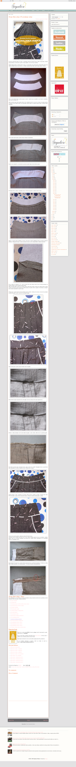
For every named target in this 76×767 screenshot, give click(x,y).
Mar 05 (54, 206)
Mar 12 (54, 199)
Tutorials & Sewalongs (28, 10)
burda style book (53, 246)
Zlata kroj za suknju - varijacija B (16, 650)
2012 (52, 216)
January (53, 212)
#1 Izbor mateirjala (14, 600)
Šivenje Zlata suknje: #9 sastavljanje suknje (57, 197)
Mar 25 (54, 181)
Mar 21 (54, 184)
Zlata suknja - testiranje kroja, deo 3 (17, 660)
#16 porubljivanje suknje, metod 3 (16, 625)
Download (40, 10)
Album (35, 10)
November (53, 173)
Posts (54, 114)
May (53, 176)
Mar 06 (54, 205)
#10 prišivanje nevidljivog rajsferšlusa (17, 615)
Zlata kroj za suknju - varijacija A (16, 648)
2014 (52, 171)
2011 (52, 217)
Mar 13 (54, 193)
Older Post (45, 720)
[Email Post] (24, 665)
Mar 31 (54, 180)
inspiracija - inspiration (54, 241)
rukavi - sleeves (53, 252)
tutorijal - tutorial (53, 239)
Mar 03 (54, 209)
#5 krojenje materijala (14, 607)
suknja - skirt (53, 229)
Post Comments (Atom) (31, 724)
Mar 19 (54, 187)
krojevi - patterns (53, 225)
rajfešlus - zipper (53, 251)
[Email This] (26, 665)
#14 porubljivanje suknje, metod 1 (16, 622)
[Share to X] (28, 665)
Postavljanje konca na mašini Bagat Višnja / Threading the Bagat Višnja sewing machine (28, 732)
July (53, 174)
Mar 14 (54, 191)
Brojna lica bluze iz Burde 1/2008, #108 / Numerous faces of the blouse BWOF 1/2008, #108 (28, 738)
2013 (52, 214)
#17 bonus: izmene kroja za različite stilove (18, 627)
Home (28, 720)
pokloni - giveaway (54, 247)
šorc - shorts (53, 254)
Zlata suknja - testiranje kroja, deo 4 (17, 662)
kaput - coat (53, 231)
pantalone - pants (53, 233)
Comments (54, 116)
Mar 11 (54, 200)
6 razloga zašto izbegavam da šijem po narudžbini (21, 749)
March (53, 179)
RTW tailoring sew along (55, 244)
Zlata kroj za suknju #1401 (15, 647)
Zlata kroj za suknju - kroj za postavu (17, 653)
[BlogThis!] (27, 665)
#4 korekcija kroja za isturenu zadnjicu (17, 605)
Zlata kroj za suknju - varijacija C (16, 652)
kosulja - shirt (53, 228)
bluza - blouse (53, 238)
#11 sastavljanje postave (15, 617)
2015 (52, 170)
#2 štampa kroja (13, 602)
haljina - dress (53, 226)
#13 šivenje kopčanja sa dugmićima (17, 620)
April (53, 177)
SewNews (52, 236)
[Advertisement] (28, 709)
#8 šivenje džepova (14, 612)
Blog (10, 10)
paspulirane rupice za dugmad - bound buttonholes (58, 249)
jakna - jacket (53, 234)
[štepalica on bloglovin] (59, 125)
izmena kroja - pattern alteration (55, 242)
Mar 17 (54, 190)
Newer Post (11, 720)
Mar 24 (54, 183)
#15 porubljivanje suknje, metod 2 (16, 623)
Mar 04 (54, 208)
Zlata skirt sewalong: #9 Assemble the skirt (57, 195)
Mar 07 (54, 203)
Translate (58, 18)
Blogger (46, 758)
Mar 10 (54, 202)
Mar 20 (54, 186)
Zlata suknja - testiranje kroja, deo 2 (17, 658)
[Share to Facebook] (29, 665)
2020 (52, 167)
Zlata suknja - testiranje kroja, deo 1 (17, 657)
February (53, 211)
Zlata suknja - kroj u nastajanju (16, 655)
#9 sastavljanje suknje (14, 613)
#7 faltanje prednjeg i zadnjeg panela (17, 610)
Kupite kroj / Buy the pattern (17, 10)
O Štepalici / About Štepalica (49, 10)
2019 (52, 169)
